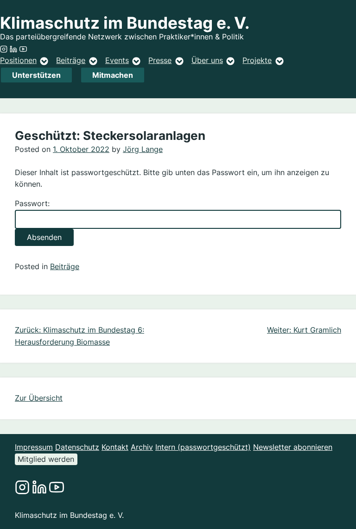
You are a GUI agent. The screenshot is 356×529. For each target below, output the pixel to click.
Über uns (207, 60)
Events (117, 60)
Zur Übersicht (39, 398)
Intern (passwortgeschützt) (203, 447)
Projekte (257, 60)
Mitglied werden (46, 459)
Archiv (142, 447)
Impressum (34, 447)
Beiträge (70, 60)
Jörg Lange (143, 149)
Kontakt (115, 447)
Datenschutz (77, 447)
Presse (160, 60)
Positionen (18, 60)
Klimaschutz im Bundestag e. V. (124, 23)
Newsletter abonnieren (292, 447)
